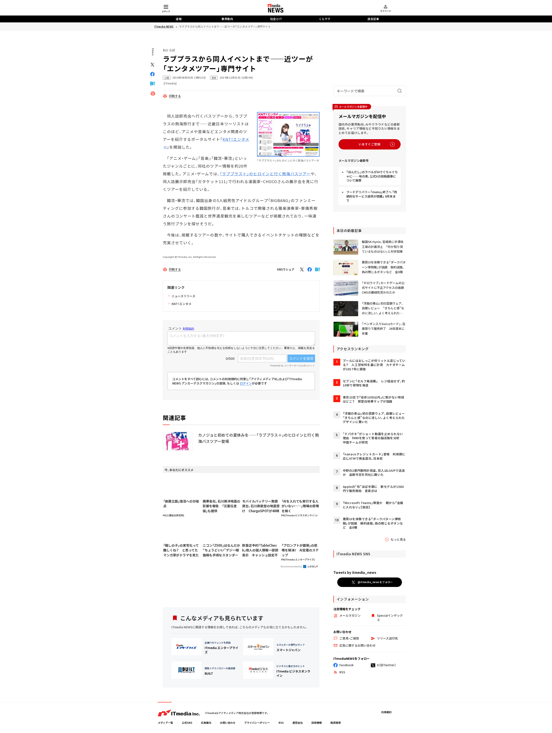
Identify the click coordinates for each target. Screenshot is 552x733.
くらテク (325, 19)
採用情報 (316, 722)
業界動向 (227, 19)
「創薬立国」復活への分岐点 (181, 503)
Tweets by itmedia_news (354, 572)
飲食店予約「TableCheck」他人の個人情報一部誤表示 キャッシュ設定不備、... (260, 550)
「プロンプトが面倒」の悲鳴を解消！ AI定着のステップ (300, 550)
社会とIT (276, 19)
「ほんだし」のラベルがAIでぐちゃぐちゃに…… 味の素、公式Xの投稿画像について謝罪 (372, 176)
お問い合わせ (227, 722)
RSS (281, 722)
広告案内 (206, 722)
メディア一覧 (165, 722)
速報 (179, 19)
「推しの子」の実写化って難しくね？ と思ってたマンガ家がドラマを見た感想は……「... (181, 550)
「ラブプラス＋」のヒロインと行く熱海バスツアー (265, 173)
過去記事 (373, 19)
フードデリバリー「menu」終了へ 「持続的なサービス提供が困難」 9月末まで (371, 196)
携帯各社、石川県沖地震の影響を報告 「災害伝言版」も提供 (221, 506)
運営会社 (297, 722)
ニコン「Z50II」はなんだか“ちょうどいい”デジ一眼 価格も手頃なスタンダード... (221, 550)
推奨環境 (335, 722)
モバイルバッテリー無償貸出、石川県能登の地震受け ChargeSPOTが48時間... (261, 506)
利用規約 (386, 712)
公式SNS (187, 722)
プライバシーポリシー (257, 722)
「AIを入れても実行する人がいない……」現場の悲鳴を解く (300, 506)
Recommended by (292, 566)
